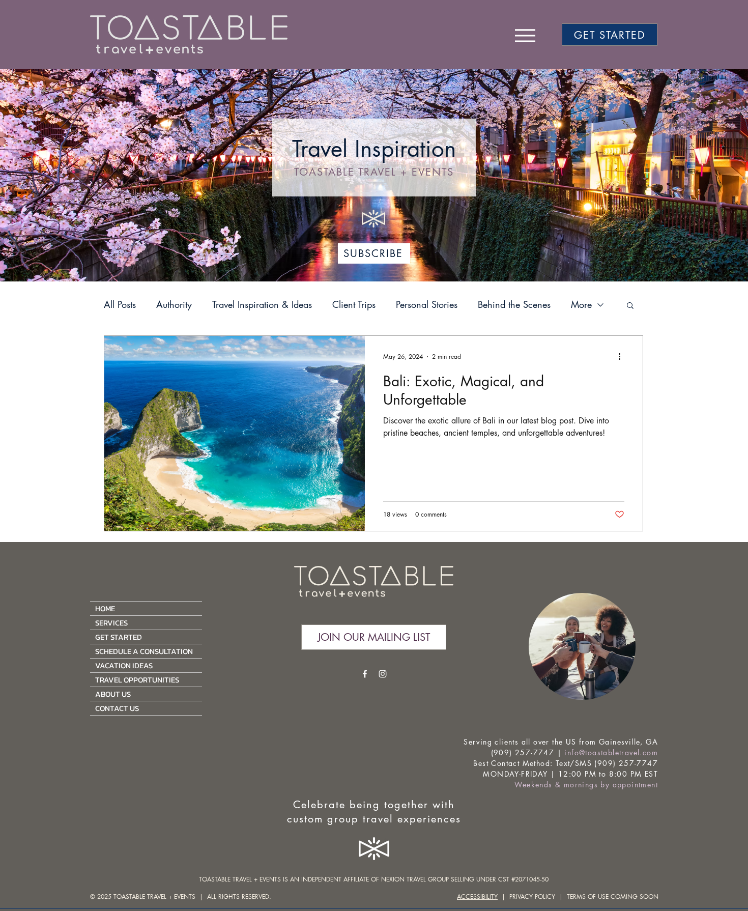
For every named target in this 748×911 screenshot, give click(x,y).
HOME (105, 608)
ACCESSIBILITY (477, 896)
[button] (630, 306)
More (581, 304)
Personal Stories (426, 304)
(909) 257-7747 (523, 752)
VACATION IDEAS (124, 665)
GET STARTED (118, 637)
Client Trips (354, 304)
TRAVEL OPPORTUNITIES (137, 680)
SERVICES (111, 623)
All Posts (120, 304)
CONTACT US (117, 708)
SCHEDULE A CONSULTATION (144, 651)
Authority (174, 304)
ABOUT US (113, 694)
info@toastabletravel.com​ (611, 752)
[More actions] (623, 357)
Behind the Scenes (514, 304)
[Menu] (524, 35)
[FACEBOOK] (365, 674)
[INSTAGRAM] (383, 674)
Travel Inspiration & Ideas (262, 304)
